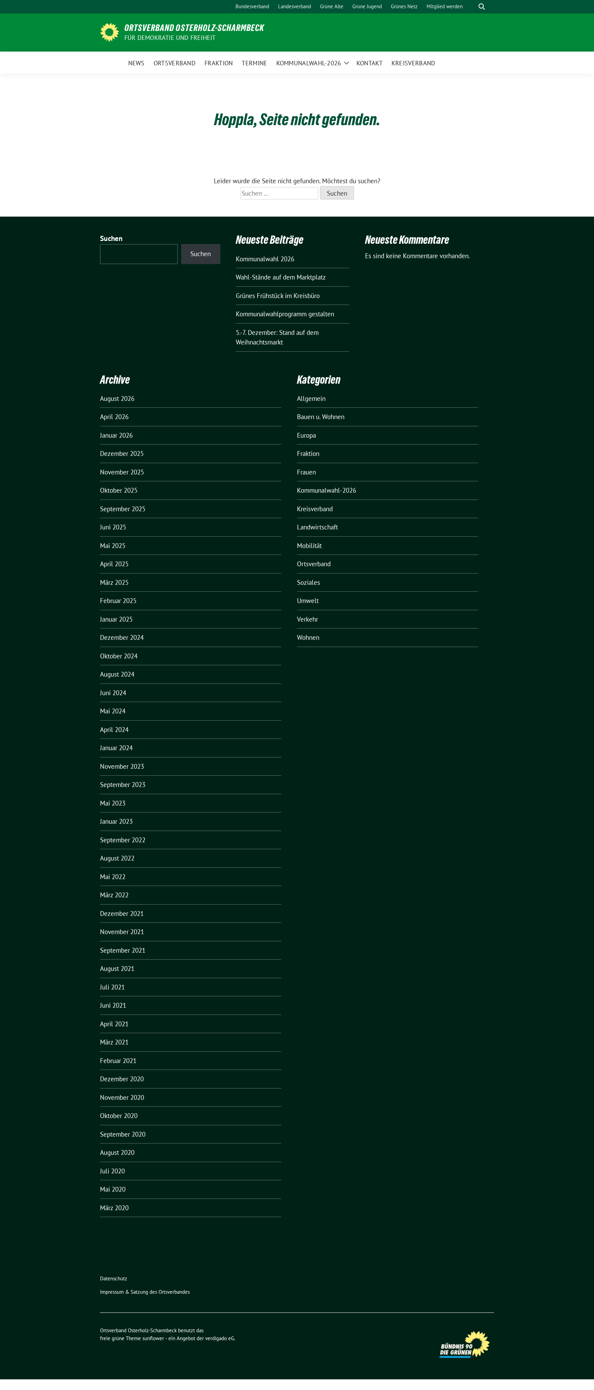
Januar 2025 (116, 619)
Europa (306, 435)
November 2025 (122, 472)
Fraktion (308, 453)
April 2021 (114, 1024)
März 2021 (114, 1042)
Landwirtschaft (317, 527)
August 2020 (117, 1152)
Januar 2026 (116, 435)
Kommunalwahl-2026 (326, 490)
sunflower (153, 1338)
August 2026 (117, 398)
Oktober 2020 (119, 1116)
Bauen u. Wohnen (320, 417)
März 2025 (114, 582)
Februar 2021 (118, 1061)
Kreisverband (315, 509)
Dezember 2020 (122, 1079)
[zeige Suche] (481, 6)
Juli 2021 (112, 987)
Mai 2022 (112, 877)
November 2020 (122, 1097)
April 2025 (114, 564)
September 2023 (122, 784)
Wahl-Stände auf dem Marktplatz (281, 277)
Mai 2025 (112, 545)
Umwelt (308, 601)
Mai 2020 (112, 1189)
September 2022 (122, 840)
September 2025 (122, 509)
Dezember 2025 (122, 453)
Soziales (308, 582)
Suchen (111, 238)
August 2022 (117, 858)
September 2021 (122, 950)
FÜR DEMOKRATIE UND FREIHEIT (170, 38)
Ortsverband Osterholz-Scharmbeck (194, 28)
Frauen (306, 472)
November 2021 (122, 932)
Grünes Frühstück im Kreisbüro (278, 296)
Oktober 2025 (119, 490)
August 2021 (117, 968)
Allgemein (311, 398)
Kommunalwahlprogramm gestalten (285, 314)
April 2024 (114, 729)
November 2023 (122, 766)
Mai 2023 (112, 803)
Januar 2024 (116, 748)
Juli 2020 (112, 1171)
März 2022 (114, 895)
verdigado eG (219, 1338)
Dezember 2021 (122, 913)
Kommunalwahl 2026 (265, 259)
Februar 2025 (118, 601)
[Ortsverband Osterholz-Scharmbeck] (109, 32)
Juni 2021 (113, 1005)
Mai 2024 (112, 711)
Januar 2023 (116, 821)
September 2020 (122, 1134)
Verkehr (307, 619)
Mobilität (309, 545)
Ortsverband (314, 564)
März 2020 (114, 1208)
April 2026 (114, 417)
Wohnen (308, 637)
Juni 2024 (113, 693)
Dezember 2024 (122, 637)
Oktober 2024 (119, 656)
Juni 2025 (113, 527)
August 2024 (117, 674)
